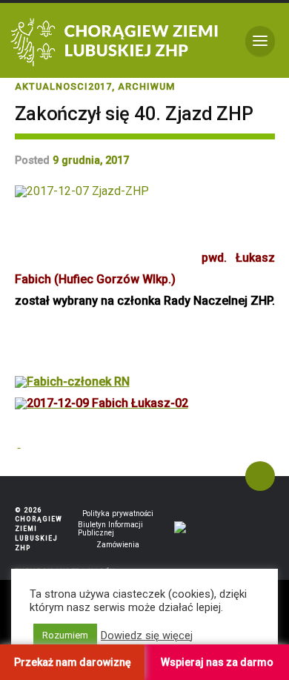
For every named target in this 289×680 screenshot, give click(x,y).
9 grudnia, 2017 (91, 160)
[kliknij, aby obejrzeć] (72, 381)
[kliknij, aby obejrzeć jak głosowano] (101, 402)
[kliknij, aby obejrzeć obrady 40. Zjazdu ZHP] (19, 443)
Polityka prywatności (117, 513)
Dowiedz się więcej (147, 635)
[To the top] (260, 476)
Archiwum (146, 86)
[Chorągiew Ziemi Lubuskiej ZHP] (117, 41)
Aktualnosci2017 (63, 86)
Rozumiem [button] (65, 635)
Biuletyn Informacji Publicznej (110, 529)
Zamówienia (117, 545)
